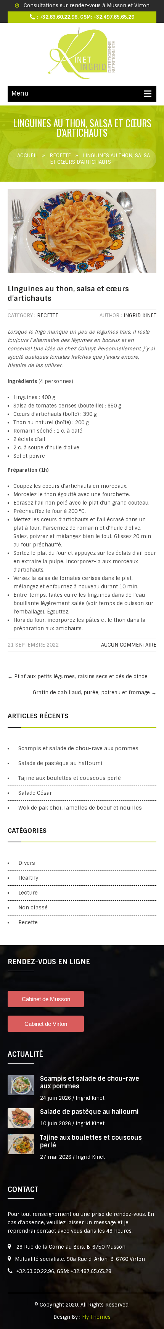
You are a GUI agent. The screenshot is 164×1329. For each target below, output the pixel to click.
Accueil (27, 155)
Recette (60, 155)
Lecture (28, 892)
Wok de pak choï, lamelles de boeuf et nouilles (80, 807)
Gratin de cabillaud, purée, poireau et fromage (94, 692)
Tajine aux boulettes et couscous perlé (69, 778)
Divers (26, 862)
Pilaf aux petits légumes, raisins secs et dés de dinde (78, 676)
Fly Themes (96, 1317)
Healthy (28, 877)
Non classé (33, 907)
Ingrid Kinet (140, 315)
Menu (20, 93)
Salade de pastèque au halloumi (60, 763)
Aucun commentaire (128, 645)
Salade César (35, 792)
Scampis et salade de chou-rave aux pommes (78, 748)
